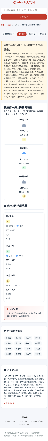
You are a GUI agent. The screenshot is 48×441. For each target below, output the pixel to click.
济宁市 (18, 343)
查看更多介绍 (9, 403)
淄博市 (37, 354)
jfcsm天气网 (22, 421)
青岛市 (18, 349)
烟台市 (28, 354)
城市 (9, 25)
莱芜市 (28, 343)
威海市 (18, 354)
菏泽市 (37, 338)
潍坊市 (8, 354)
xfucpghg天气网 (36, 421)
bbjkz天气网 (10, 421)
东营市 (28, 338)
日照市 (28, 349)
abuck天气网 (26, 2)
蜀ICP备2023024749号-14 (32, 433)
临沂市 (8, 349)
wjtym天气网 (24, 424)
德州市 (18, 338)
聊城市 (37, 343)
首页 (2, 25)
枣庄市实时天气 (8, 34)
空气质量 (43, 34)
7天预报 (32, 34)
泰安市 (37, 349)
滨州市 (8, 338)
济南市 (8, 343)
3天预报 (22, 34)
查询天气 (24, 17)
